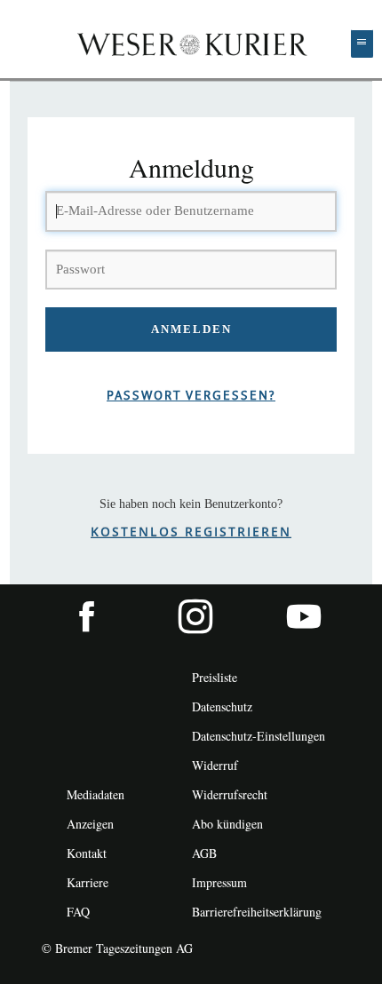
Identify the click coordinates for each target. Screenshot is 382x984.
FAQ (78, 911)
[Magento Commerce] (191, 43)
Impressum (219, 882)
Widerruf (215, 765)
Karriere (87, 882)
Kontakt (87, 853)
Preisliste (214, 677)
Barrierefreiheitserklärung (257, 911)
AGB (204, 853)
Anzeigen (90, 823)
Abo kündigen (227, 823)
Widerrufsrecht (229, 794)
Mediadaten (95, 794)
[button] (362, 43)
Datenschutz (222, 706)
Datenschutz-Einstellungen (258, 735)
